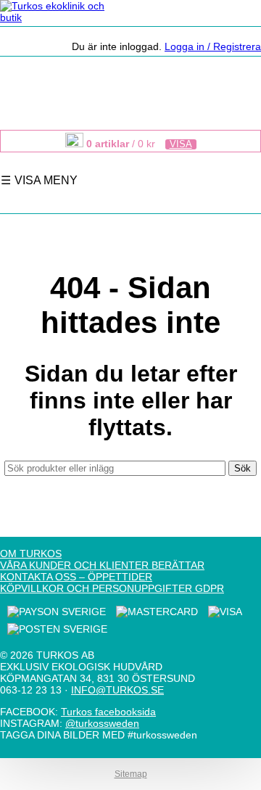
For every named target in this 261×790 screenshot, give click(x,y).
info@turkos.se (117, 690)
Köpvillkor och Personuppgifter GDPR (112, 588)
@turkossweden (102, 723)
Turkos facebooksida (108, 711)
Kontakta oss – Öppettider (76, 577)
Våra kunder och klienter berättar (102, 565)
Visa (181, 144)
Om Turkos (31, 553)
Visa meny (45, 179)
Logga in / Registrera (213, 46)
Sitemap (131, 774)
